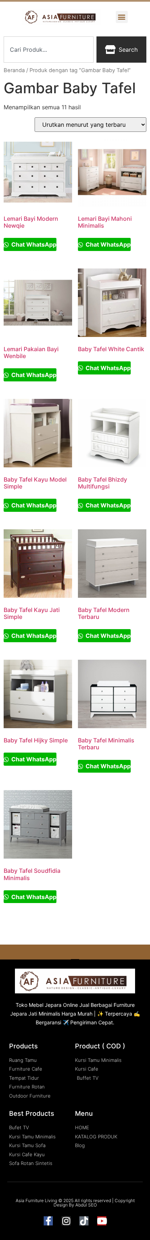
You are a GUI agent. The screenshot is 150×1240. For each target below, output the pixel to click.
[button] (122, 17)
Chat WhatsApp (33, 244)
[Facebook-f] (48, 1220)
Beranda (14, 70)
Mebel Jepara (45, 1005)
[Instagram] (66, 1220)
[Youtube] (101, 1220)
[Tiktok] (83, 1220)
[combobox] (49, 49)
